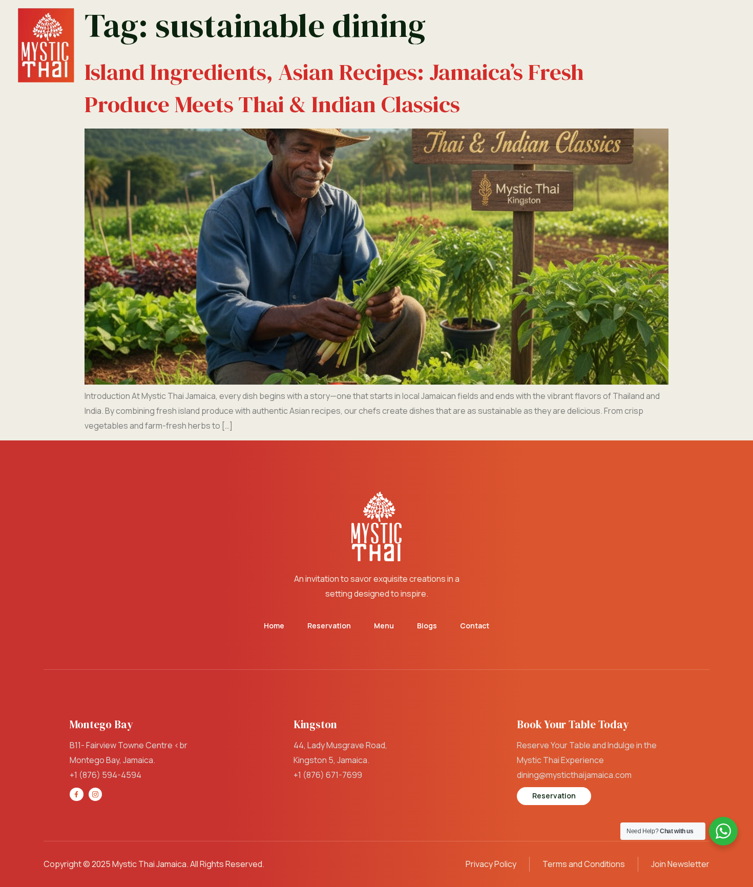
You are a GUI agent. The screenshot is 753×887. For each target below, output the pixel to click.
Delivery (603, 44)
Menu (321, 44)
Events (542, 44)
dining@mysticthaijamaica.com (574, 774)
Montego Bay (380, 44)
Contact (698, 44)
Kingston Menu (468, 44)
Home (206, 44)
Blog (651, 44)
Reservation (264, 44)
